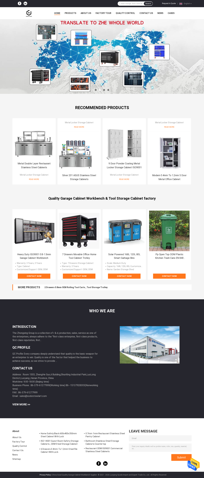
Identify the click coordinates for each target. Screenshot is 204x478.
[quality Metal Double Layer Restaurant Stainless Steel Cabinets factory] (34, 140)
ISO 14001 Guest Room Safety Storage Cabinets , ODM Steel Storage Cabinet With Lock (60, 443)
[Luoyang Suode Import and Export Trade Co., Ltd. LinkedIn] (25, 4)
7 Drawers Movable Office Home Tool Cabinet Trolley (79, 256)
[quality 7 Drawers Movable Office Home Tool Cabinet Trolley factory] (79, 231)
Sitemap (16, 459)
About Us (86, 13)
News (160, 13)
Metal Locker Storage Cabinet (34, 175)
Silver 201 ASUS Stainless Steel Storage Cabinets (79, 177)
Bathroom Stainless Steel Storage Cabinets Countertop (102, 442)
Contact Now (34, 276)
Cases (171, 13)
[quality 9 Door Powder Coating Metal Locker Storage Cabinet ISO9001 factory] (124, 140)
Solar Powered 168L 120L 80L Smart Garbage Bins (124, 256)
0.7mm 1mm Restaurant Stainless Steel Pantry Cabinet (105, 435)
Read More (34, 179)
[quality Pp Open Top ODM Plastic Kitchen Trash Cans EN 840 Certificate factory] (169, 231)
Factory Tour (103, 13)
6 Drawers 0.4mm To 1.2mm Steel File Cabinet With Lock (59, 450)
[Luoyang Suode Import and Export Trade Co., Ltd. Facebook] (19, 4)
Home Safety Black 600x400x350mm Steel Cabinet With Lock (59, 435)
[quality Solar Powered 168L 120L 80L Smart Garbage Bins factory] (124, 231)
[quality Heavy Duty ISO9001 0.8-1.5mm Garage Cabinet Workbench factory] (34, 231)
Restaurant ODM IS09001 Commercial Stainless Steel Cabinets (104, 450)
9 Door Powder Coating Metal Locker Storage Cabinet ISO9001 (124, 165)
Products (70, 13)
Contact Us (146, 13)
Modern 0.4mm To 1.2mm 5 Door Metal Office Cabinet (169, 177)
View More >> (21, 404)
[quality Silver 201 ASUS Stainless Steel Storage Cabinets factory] (79, 151)
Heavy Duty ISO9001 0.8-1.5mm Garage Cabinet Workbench (34, 256)
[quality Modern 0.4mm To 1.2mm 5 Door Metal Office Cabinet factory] (169, 151)
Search (148, 4)
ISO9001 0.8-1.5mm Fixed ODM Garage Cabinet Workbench (73, 287)
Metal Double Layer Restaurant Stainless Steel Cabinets (34, 165)
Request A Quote (169, 3)
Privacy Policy (45, 475)
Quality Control (125, 13)
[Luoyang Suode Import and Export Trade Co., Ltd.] (28, 13)
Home (57, 13)
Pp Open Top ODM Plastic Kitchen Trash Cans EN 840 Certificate (169, 256)
